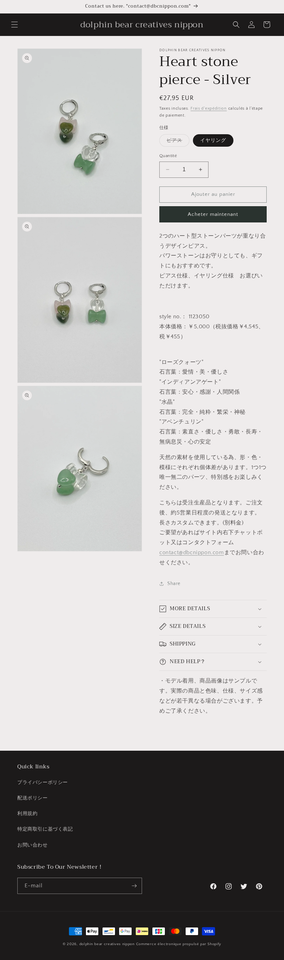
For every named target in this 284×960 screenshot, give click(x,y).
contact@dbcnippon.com (191, 552)
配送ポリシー (32, 798)
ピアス (178, 142)
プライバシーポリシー (42, 782)
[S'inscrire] (134, 886)
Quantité (168, 155)
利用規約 (27, 813)
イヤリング (213, 140)
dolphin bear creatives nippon (107, 944)
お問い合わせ (32, 845)
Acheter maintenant (213, 214)
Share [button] (173, 583)
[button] (14, 24)
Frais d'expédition (208, 108)
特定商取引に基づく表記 (45, 829)
